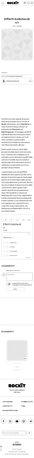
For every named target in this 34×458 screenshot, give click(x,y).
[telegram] (30, 421)
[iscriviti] (29, 433)
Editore (16, 443)
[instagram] (10, 421)
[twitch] (23, 421)
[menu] (2, 2)
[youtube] (17, 421)
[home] (13, 2)
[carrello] (24, 2)
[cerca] (28, 2)
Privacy (1, 449)
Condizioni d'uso (12, 451)
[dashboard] (32, 2)
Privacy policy (22, 451)
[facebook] (3, 421)
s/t (4, 227)
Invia (15, 289)
